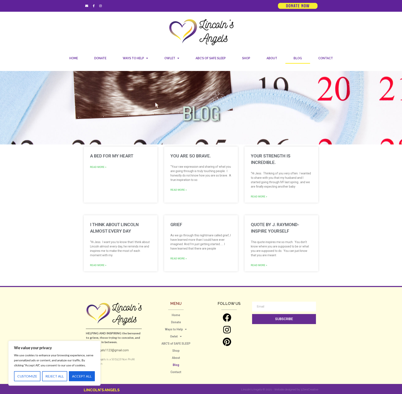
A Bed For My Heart (111, 155)
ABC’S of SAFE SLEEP (211, 58)
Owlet (169, 58)
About (272, 58)
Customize (27, 376)
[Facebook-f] (94, 6)
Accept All (81, 376)
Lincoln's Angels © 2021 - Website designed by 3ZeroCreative (279, 389)
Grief (176, 224)
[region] (54, 363)
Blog (298, 58)
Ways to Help (133, 58)
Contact (325, 58)
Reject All (54, 376)
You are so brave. (190, 155)
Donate (100, 58)
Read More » (98, 167)
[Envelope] (87, 6)
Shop (246, 58)
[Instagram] (100, 6)
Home (73, 58)
